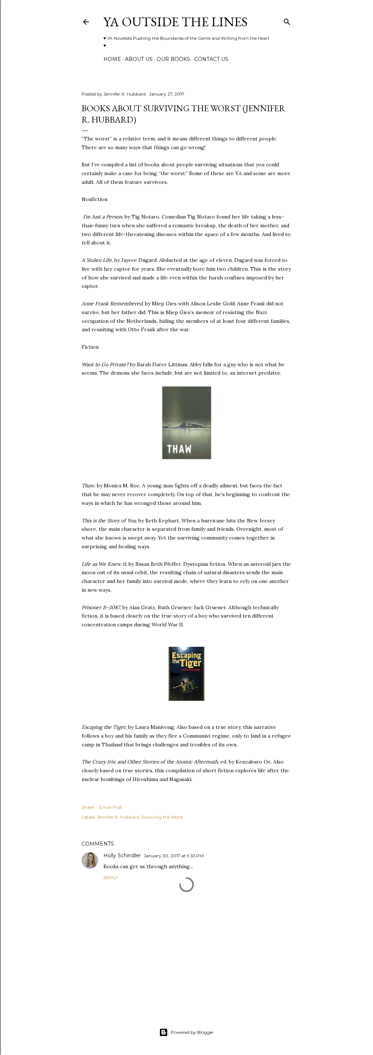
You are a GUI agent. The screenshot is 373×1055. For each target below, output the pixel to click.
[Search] (287, 20)
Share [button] (88, 807)
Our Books (173, 59)
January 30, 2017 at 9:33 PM (174, 855)
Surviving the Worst (162, 817)
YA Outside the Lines (175, 21)
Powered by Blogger (192, 1032)
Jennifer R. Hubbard (118, 817)
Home (112, 59)
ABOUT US (139, 59)
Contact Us (211, 59)
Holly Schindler (122, 855)
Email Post (110, 807)
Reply (110, 877)
